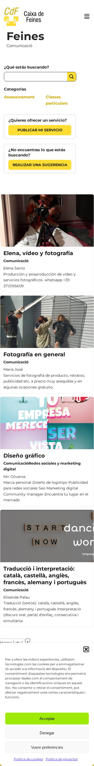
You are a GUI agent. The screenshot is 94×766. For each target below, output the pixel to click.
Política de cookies (28, 759)
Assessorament (19, 96)
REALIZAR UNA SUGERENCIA (40, 164)
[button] (86, 649)
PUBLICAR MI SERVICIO (39, 130)
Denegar (47, 733)
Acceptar (47, 718)
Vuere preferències (47, 747)
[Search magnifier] (71, 76)
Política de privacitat (62, 759)
